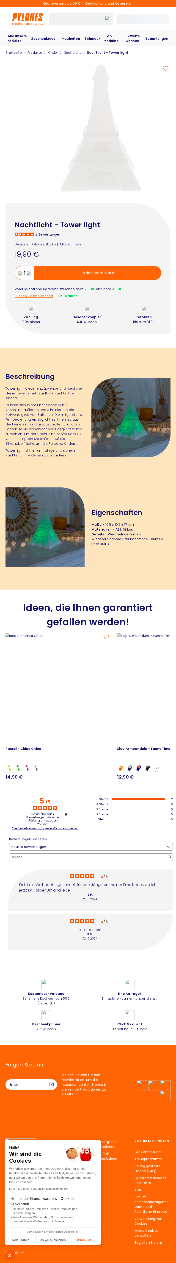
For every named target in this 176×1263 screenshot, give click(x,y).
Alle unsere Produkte (16, 38)
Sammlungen (156, 38)
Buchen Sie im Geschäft (34, 296)
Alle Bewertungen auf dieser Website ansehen (45, 828)
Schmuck (92, 38)
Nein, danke (20, 1240)
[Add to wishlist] (165, 68)
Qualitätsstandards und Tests (150, 1180)
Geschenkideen (44, 38)
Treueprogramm (148, 1159)
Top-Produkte (111, 38)
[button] (9, 1255)
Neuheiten (71, 38)
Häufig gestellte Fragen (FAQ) (148, 1168)
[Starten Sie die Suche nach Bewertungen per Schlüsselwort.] (170, 857)
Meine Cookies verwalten (147, 1233)
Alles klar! (85, 1240)
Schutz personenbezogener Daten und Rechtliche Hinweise (151, 1204)
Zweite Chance (133, 38)
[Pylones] (28, 19)
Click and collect (148, 1152)
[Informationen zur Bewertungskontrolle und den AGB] (66, 814)
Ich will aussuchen (52, 1240)
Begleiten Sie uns (149, 1242)
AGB (138, 1190)
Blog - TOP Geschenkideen (104, 1156)
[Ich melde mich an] (51, 1084)
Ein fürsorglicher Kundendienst (104, 1144)
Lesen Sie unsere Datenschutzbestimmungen (39, 1188)
